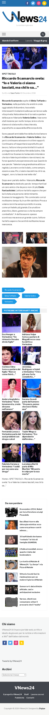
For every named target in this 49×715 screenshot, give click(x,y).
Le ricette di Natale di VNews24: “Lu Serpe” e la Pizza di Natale (31, 564)
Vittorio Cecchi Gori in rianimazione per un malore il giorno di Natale (31, 577)
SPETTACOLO (9, 74)
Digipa (42, 708)
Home (5, 479)
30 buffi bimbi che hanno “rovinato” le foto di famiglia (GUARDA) (31, 539)
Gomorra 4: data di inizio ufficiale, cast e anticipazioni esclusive (31, 589)
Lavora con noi (37, 694)
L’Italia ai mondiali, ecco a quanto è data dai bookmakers (31, 552)
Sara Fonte (15, 93)
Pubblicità (19, 698)
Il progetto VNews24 (12, 694)
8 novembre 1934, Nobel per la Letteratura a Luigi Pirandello (31, 512)
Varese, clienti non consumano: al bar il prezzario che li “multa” (30, 602)
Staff (26, 694)
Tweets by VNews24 (12, 661)
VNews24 (25, 687)
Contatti (30, 698)
